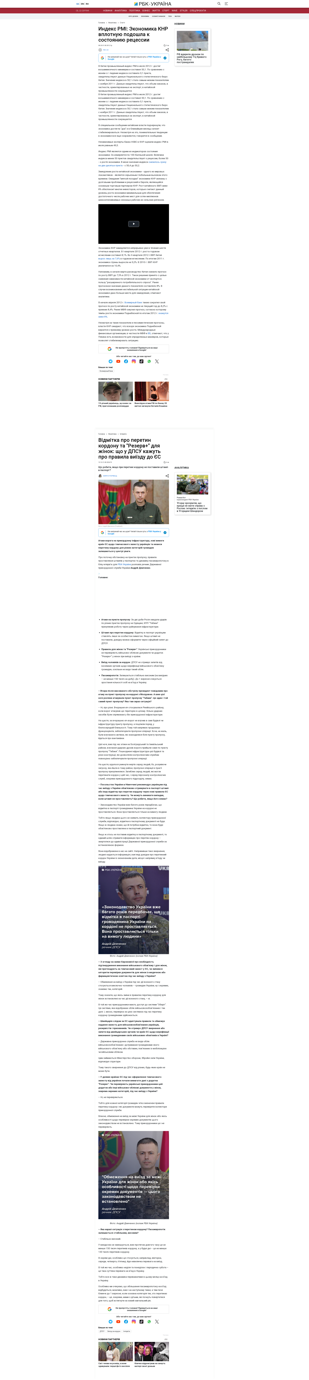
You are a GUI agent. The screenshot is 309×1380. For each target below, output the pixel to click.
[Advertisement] (133, 598)
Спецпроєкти (198, 10)
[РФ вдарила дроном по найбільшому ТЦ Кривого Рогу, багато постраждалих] (192, 41)
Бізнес (146, 10)
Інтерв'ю (123, 434)
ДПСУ (102, 1331)
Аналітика (121, 10)
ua (77, 4)
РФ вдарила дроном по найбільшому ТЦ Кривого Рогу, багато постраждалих (192, 58)
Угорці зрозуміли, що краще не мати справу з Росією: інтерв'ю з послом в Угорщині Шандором (192, 507)
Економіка (145, 16)
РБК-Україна (124, 564)
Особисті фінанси (158, 16)
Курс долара (133, 16)
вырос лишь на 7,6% (109, 258)
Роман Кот (181, 497)
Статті (122, 23)
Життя (156, 10)
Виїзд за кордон (114, 1331)
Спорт (165, 10)
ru (87, 4)
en (82, 4)
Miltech (177, 16)
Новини (107, 10)
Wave (174, 10)
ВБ (149, 333)
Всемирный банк (133, 302)
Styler (183, 10)
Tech (170, 16)
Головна (101, 23)
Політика (134, 10)
